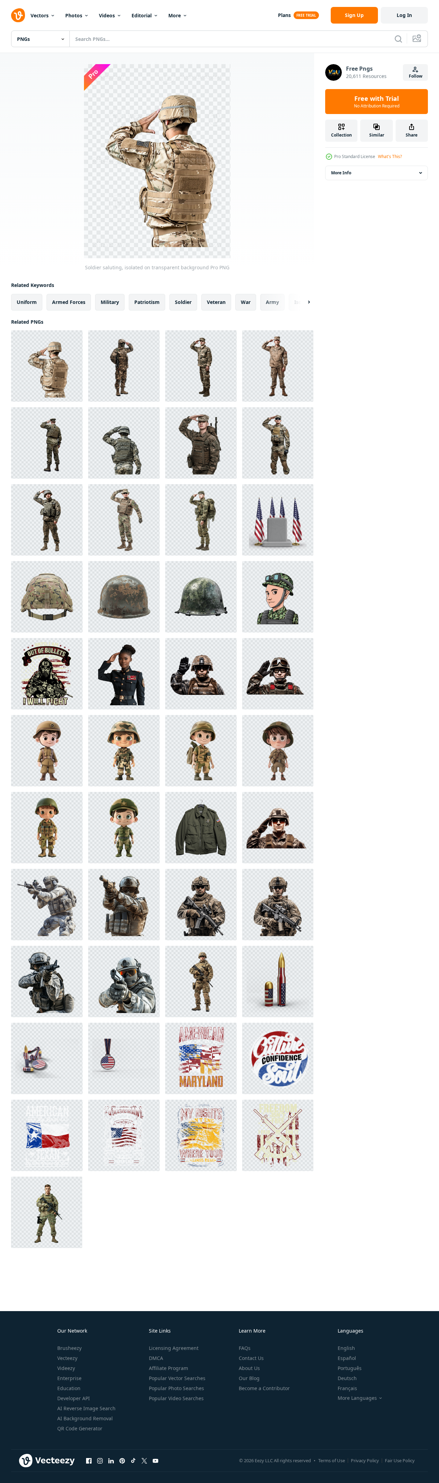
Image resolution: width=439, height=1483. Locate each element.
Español (347, 1358)
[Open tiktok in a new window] (133, 1460)
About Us (249, 1368)
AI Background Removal (85, 1418)
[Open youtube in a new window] (155, 1460)
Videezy (66, 1368)
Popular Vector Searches (177, 1378)
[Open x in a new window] (144, 1460)
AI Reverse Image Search (86, 1408)
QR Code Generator (79, 1428)
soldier (183, 302)
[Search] (398, 39)
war (246, 302)
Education (69, 1388)
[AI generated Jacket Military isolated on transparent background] (201, 827)
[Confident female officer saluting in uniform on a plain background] (124, 673)
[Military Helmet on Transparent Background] (47, 597)
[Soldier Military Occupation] (277, 597)
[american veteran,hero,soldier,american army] (201, 1058)
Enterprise (69, 1378)
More (174, 15)
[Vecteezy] (18, 15)
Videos (107, 15)
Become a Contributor (264, 1388)
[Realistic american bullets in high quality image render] (277, 981)
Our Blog (249, 1378)
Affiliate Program (168, 1368)
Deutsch (347, 1378)
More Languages (357, 1398)
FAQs (245, 1348)
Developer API (73, 1398)
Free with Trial (376, 101)
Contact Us (251, 1358)
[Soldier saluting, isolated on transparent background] (47, 366)
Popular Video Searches (176, 1398)
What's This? (390, 156)
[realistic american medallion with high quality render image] (124, 1058)
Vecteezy (67, 1358)
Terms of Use (331, 1460)
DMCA (156, 1358)
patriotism (147, 302)
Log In (404, 15)
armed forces (68, 302)
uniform (27, 302)
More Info (341, 173)
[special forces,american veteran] (47, 673)
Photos (73, 15)
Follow (415, 76)
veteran (216, 302)
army (272, 302)
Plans (284, 15)
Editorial (142, 15)
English (346, 1348)
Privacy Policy (365, 1460)
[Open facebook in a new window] (89, 1460)
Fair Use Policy (400, 1460)
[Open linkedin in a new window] (111, 1460)
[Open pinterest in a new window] (122, 1460)
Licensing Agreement (174, 1348)
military (110, 302)
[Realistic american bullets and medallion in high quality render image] (47, 1058)
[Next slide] (303, 302)
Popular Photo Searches (176, 1388)
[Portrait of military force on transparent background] (46, 1212)
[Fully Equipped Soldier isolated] (201, 904)
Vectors (40, 15)
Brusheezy (69, 1348)
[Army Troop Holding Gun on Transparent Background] (47, 904)
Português (350, 1368)
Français (347, 1388)
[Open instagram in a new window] (100, 1460)
